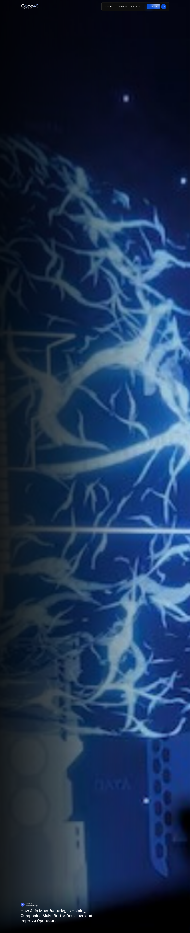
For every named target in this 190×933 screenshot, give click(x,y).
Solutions (135, 6)
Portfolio (123, 6)
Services (108, 6)
